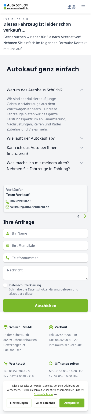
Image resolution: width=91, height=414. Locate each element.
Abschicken (45, 305)
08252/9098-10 (20, 201)
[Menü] (83, 7)
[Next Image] (85, 216)
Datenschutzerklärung (25, 285)
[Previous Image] (78, 216)
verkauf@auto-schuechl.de (29, 207)
